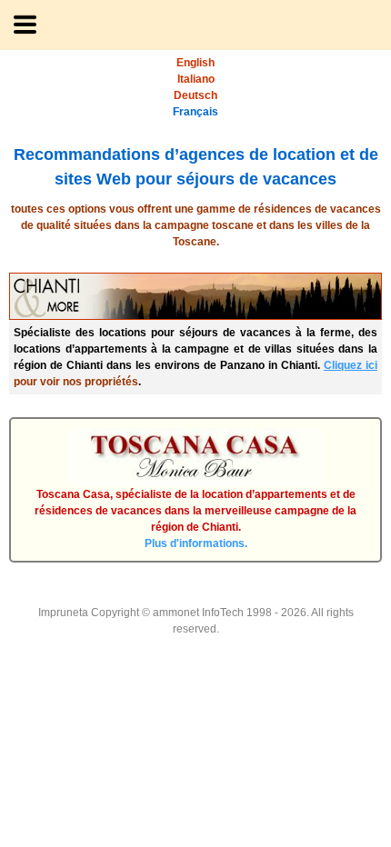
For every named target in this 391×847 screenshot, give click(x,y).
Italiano (196, 79)
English (195, 62)
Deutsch (195, 95)
